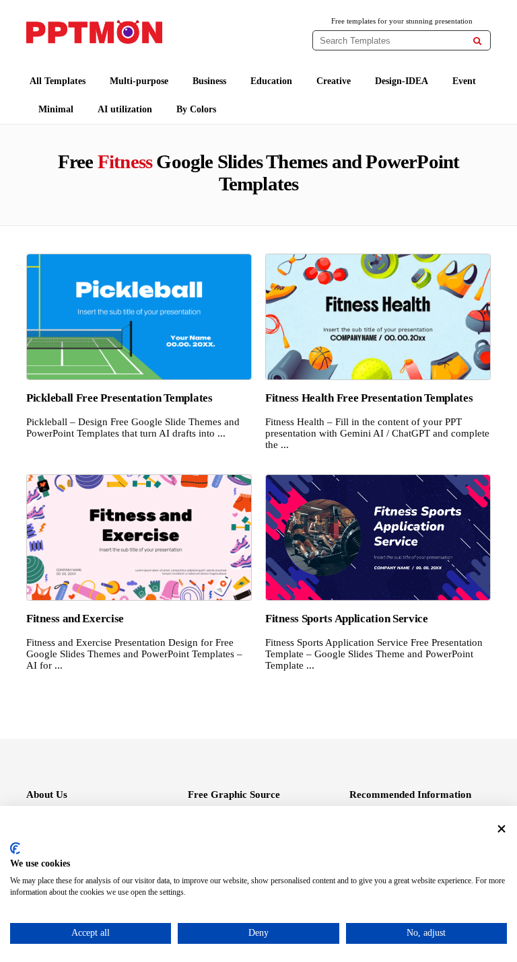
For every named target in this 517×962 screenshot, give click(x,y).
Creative (333, 81)
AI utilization (125, 109)
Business (209, 81)
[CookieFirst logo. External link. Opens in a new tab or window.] (15, 848)
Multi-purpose (139, 81)
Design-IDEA (401, 81)
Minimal (55, 109)
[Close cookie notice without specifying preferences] (501, 829)
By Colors (196, 109)
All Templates (57, 81)
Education (271, 81)
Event (464, 81)
